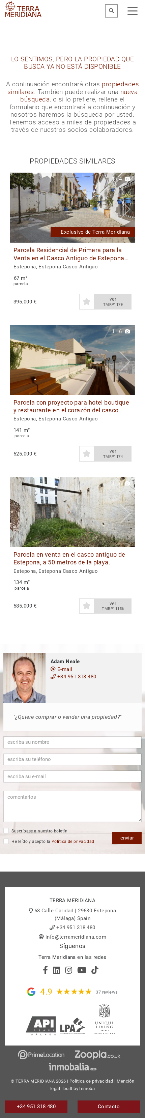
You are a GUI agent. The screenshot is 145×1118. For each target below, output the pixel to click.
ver (113, 301)
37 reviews (107, 992)
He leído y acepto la (52, 841)
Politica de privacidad (73, 841)
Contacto (109, 1107)
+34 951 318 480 (76, 677)
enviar (127, 838)
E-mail (64, 669)
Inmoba (87, 1088)
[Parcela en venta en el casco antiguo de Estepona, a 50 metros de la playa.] (72, 512)
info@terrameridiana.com (76, 937)
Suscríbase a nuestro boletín (38, 831)
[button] (127, 208)
